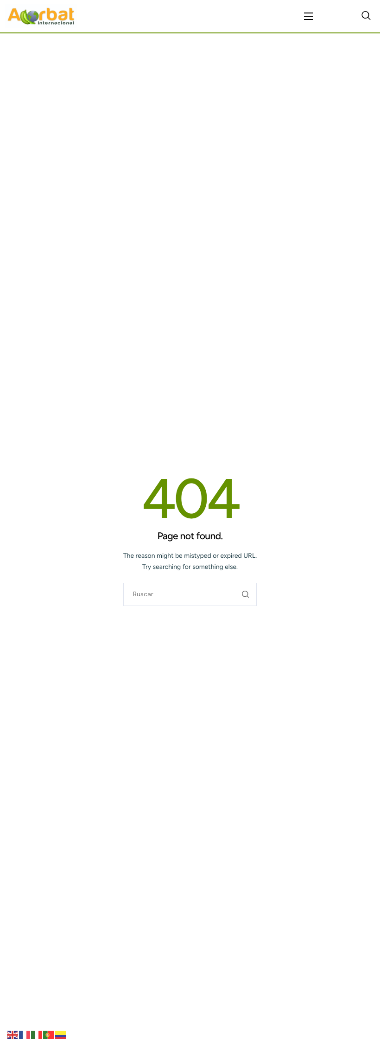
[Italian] (37, 1035)
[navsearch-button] (366, 16)
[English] (13, 1035)
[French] (25, 1035)
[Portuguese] (49, 1035)
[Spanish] (61, 1035)
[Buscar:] (190, 594)
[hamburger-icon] (308, 16)
